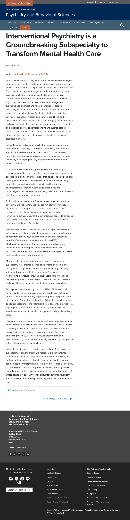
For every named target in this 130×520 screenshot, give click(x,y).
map (11, 443)
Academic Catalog (54, 473)
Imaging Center (79, 23)
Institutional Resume (55, 490)
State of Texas (93, 473)
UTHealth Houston (114, 2)
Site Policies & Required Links (99, 469)
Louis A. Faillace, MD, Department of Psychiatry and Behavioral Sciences (24, 419)
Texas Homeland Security (97, 481)
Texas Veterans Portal (96, 485)
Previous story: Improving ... (24, 390)
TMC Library (92, 490)
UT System (91, 494)
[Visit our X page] (15, 454)
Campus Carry (52, 477)
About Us (11, 23)
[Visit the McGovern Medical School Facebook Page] (11, 478)
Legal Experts (13, 28)
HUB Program (52, 485)
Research (38, 23)
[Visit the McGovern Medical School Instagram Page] (22, 478)
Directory (91, 2)
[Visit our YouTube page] (28, 454)
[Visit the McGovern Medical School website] (19, 3)
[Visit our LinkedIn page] (23, 454)
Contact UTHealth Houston (98, 498)
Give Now (25, 28)
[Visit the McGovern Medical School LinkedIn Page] (19, 482)
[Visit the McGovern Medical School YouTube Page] (28, 478)
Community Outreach (96, 23)
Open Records (52, 494)
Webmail (102, 2)
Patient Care (24, 23)
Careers (50, 481)
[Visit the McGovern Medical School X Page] (16, 478)
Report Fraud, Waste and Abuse (59, 498)
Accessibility (51, 469)
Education (50, 23)
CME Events (64, 23)
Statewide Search (94, 477)
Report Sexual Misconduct (57, 502)
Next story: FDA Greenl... (57, 399)
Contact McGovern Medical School (98, 503)
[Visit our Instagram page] (19, 454)
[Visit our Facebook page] (10, 454)
